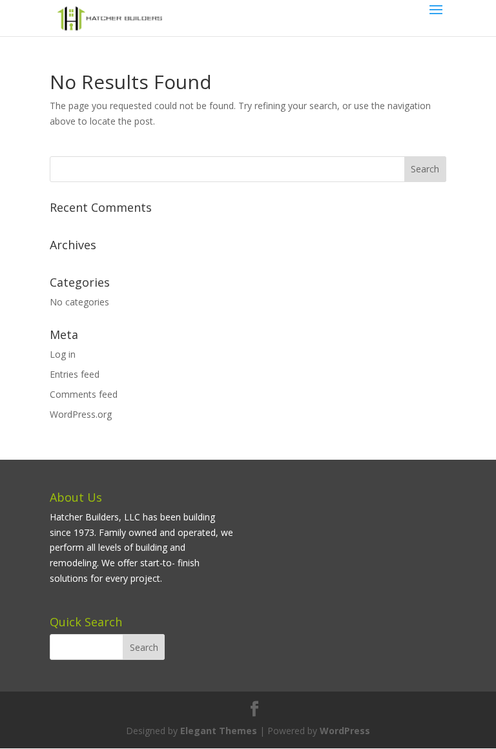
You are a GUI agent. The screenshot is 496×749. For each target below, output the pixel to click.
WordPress (345, 730)
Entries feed (74, 374)
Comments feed (84, 394)
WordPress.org (81, 414)
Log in (63, 354)
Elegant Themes (218, 730)
